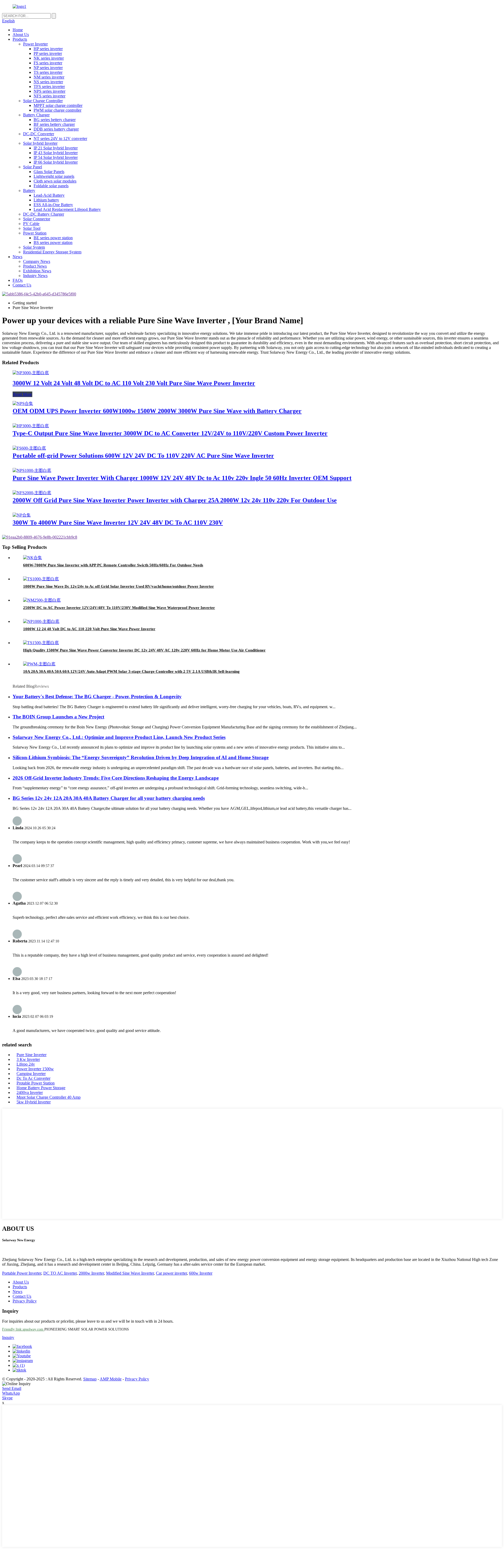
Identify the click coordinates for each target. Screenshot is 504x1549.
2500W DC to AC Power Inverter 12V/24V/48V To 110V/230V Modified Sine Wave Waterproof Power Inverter (119, 608)
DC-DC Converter (38, 134)
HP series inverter (48, 48)
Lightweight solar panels (54, 176)
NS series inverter (48, 82)
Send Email (11, 1388)
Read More (22, 394)
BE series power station (53, 238)
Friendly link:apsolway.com (23, 1329)
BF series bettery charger (54, 124)
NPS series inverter (49, 91)
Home (18, 30)
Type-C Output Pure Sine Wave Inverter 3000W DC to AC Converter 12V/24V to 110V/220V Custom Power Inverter (170, 433)
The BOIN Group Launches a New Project (58, 716)
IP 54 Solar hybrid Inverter (56, 157)
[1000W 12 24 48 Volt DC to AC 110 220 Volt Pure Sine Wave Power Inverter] (41, 621)
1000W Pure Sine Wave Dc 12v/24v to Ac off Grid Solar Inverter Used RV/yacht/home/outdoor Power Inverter (118, 586)
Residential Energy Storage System (52, 252)
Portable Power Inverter (21, 1273)
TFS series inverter (49, 86)
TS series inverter (48, 72)
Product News (35, 266)
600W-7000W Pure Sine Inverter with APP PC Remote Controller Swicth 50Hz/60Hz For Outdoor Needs (113, 565)
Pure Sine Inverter (31, 1054)
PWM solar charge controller (57, 110)
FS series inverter (48, 63)
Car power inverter (171, 1273)
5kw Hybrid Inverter (34, 1102)
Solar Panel (32, 167)
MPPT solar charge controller (58, 105)
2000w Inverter (91, 1273)
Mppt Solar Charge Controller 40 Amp (49, 1097)
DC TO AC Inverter (60, 1273)
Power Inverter (35, 44)
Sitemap (90, 1379)
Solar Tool (31, 228)
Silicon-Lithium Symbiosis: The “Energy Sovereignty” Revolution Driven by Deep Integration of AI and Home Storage (141, 757)
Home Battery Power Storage (41, 1088)
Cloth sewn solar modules (55, 181)
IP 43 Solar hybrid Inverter (56, 152)
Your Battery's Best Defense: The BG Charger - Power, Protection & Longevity (97, 696)
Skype (7, 1398)
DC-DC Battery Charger (43, 214)
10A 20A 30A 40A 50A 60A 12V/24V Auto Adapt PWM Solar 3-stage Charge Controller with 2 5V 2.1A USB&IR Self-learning (131, 671)
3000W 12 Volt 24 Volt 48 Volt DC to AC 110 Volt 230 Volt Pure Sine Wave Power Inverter (134, 383)
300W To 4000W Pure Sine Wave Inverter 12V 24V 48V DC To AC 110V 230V (118, 522)
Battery (29, 190)
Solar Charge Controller (43, 100)
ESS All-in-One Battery (53, 204)
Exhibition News (37, 271)
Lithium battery (46, 200)
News (17, 256)
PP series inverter (48, 53)
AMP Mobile (111, 1379)
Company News (36, 261)
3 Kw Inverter (28, 1059)
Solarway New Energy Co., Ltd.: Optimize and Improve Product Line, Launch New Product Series (119, 737)
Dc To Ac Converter (33, 1078)
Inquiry (8, 1337)
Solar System (34, 247)
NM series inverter (49, 77)
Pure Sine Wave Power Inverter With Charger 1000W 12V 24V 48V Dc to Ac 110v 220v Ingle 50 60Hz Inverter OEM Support (182, 477)
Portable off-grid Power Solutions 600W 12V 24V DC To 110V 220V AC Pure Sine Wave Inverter (143, 455)
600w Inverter (200, 1273)
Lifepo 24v (26, 1064)
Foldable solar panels (51, 186)
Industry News (35, 275)
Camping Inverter (31, 1073)
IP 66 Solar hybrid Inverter (56, 162)
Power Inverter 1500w (35, 1069)
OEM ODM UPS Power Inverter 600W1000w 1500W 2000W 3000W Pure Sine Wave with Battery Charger (157, 411)
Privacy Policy (25, 1301)
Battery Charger (36, 115)
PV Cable (31, 223)
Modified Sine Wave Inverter (130, 1273)
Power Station (34, 233)
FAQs (18, 280)
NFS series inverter (49, 96)
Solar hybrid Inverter (40, 143)
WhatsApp (11, 1393)
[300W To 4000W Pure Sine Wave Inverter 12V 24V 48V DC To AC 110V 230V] (22, 515)
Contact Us (22, 285)
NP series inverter (48, 67)
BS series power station (53, 242)
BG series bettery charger (55, 119)
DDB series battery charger (56, 129)
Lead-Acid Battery (49, 195)
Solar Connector (36, 219)
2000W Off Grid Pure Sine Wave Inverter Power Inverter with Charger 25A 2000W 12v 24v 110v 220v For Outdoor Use (175, 500)
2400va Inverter (30, 1092)
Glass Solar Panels (49, 171)
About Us (21, 34)
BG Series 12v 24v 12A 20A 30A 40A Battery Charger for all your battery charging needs (109, 798)
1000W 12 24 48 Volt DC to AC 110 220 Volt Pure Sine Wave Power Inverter (89, 629)
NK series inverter (49, 58)
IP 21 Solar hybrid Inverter (56, 148)
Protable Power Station (36, 1083)
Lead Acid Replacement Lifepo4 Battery (67, 209)
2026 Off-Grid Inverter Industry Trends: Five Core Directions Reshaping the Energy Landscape (116, 778)
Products (20, 39)
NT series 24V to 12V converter (60, 138)
